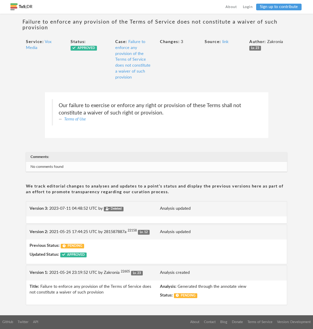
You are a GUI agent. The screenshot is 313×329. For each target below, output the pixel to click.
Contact (210, 322)
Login (248, 7)
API (35, 322)
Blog (223, 322)
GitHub (7, 322)
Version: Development (294, 322)
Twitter (23, 322)
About (231, 7)
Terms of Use (75, 119)
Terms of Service (259, 322)
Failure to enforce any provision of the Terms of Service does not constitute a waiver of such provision (133, 59)
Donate (237, 322)
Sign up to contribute (279, 7)
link (225, 42)
